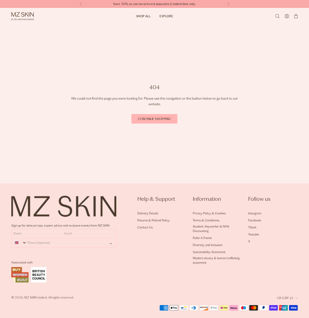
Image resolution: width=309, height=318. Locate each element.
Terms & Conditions (206, 220)
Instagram (254, 213)
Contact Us (145, 227)
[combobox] (20, 242)
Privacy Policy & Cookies (209, 213)
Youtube (253, 234)
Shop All (143, 16)
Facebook (254, 220)
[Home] (22, 16)
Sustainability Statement (209, 252)
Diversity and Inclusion (207, 245)
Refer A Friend (202, 238)
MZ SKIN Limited (35, 297)
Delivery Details (147, 213)
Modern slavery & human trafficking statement (216, 260)
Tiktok (252, 227)
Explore (166, 16)
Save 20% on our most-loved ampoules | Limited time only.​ (154, 4)
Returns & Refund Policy (153, 220)
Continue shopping (154, 119)
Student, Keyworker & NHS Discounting (211, 229)
